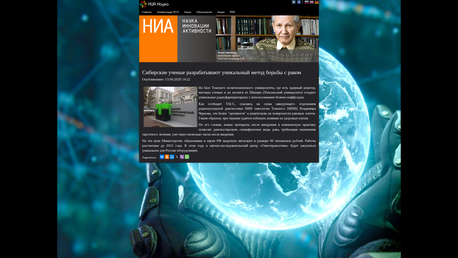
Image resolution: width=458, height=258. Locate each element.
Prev (220, 39)
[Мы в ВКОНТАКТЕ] (294, 2)
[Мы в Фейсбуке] (299, 2)
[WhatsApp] (187, 157)
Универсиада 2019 (168, 12)
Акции (221, 12)
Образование (204, 12)
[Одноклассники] (167, 157)
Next (314, 39)
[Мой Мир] (172, 157)
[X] (177, 157)
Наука (187, 12)
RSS (232, 12)
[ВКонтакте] (162, 157)
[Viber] (182, 157)
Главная (147, 12)
